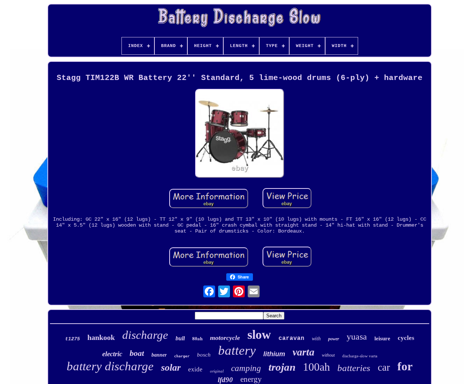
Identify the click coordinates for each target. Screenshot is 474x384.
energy (251, 379)
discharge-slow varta (359, 356)
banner (159, 355)
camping (246, 368)
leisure (382, 338)
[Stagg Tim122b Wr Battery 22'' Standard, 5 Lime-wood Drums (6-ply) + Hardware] (239, 134)
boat (137, 353)
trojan (282, 367)
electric (112, 354)
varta (303, 352)
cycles (406, 337)
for (405, 366)
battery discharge (110, 366)
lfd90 (225, 380)
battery (237, 350)
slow (259, 334)
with (316, 338)
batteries (353, 368)
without (328, 355)
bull (180, 338)
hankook (101, 337)
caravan (291, 338)
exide (195, 369)
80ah (197, 338)
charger (182, 356)
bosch (204, 355)
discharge (145, 334)
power (333, 338)
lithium (274, 354)
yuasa (357, 336)
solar (171, 367)
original (217, 371)
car (384, 367)
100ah (316, 367)
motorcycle (225, 337)
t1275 (72, 339)
